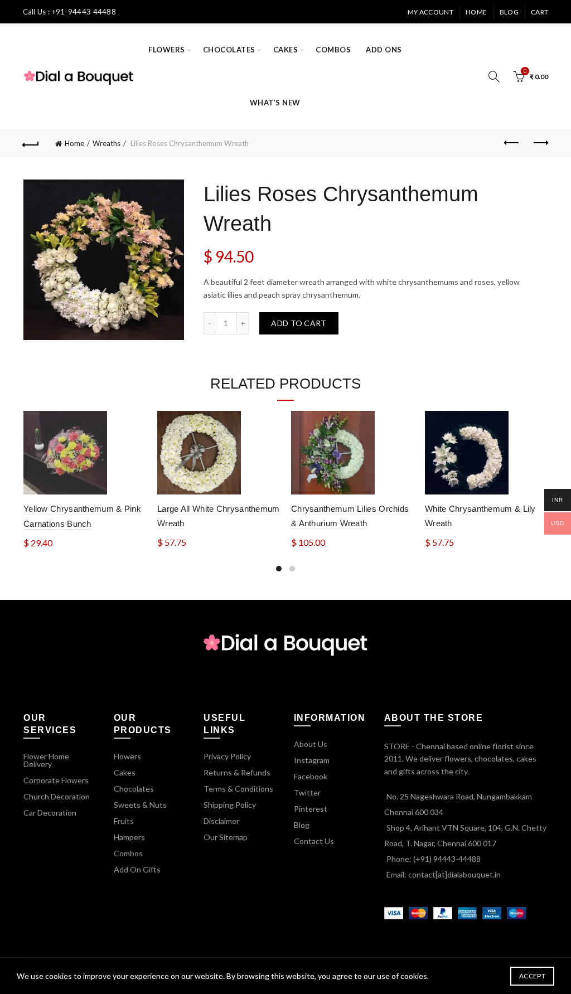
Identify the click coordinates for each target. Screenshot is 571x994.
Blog (509, 12)
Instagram (312, 760)
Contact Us (314, 841)
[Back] (31, 143)
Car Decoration (49, 812)
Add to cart (298, 323)
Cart (539, 12)
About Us (310, 744)
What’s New (275, 102)
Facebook (310, 776)
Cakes (285, 49)
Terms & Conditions (238, 788)
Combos (333, 49)
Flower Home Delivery (46, 760)
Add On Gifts (137, 869)
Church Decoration (56, 796)
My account (430, 12)
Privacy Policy (227, 756)
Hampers (129, 837)
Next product (540, 143)
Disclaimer (221, 821)
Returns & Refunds (237, 772)
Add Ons (384, 49)
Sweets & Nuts (140, 804)
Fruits (124, 821)
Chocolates (229, 49)
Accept (532, 976)
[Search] (494, 76)
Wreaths (106, 143)
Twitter (307, 792)
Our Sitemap (226, 837)
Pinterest (310, 808)
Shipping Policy (230, 804)
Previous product (512, 143)
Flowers (166, 49)
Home (476, 12)
